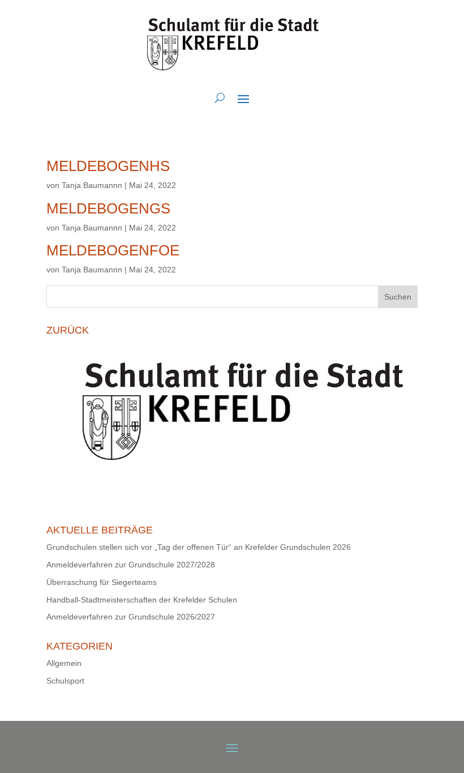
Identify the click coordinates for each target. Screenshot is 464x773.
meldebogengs (108, 208)
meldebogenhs (108, 165)
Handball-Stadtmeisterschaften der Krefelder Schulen (141, 599)
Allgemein (63, 663)
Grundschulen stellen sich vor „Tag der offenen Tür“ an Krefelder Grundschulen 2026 (198, 547)
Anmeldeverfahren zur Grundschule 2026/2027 (130, 616)
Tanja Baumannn (92, 185)
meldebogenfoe (112, 250)
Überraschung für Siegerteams (101, 582)
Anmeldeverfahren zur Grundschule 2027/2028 (130, 564)
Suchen (397, 296)
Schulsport (65, 680)
